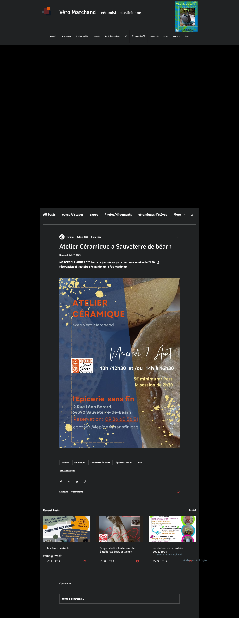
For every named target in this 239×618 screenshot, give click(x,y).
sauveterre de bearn (100, 462)
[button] (191, 214)
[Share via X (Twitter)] (68, 481)
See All (192, 510)
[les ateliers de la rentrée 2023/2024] (172, 529)
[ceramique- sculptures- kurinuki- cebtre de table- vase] (66, 529)
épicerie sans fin (124, 462)
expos (94, 215)
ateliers (65, 462)
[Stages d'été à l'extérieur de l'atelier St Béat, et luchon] (119, 529)
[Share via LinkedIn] (76, 481)
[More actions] (178, 237)
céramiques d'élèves (152, 215)
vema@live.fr (52, 556)
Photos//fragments (118, 215)
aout (140, 462)
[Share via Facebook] (60, 481)
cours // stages (72, 215)
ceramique (79, 462)
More (177, 215)
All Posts (49, 215)
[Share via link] (84, 481)
